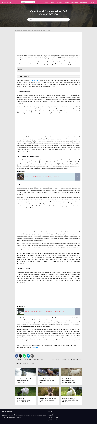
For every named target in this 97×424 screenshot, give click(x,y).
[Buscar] (33, 2)
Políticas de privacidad (53, 419)
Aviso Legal (51, 414)
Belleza (52, 2)
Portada (50, 420)
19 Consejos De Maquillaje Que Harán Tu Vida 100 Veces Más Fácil (17, 414)
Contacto (50, 415)
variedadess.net (7, 2)
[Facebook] (16, 356)
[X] (20, 356)
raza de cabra (35, 80)
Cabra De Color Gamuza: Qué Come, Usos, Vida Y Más (29, 359)
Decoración (74, 2)
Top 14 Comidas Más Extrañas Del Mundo (11, 417)
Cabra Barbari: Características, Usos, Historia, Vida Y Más (66, 359)
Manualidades (83, 2)
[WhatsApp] (24, 356)
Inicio (46, 2)
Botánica (92, 2)
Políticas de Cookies (53, 417)
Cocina (67, 2)
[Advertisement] (48, 44)
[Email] (32, 356)
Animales (59, 2)
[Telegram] (28, 356)
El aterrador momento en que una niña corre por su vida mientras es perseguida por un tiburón (24, 415)
